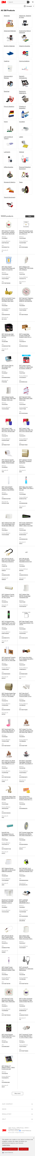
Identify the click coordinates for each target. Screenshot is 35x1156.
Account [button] (29, 6)
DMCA (26, 1127)
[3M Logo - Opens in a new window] (3, 2)
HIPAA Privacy (20, 1127)
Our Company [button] (7, 1104)
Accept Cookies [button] (23, 1149)
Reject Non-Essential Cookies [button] (9, 1149)
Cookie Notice (6, 1145)
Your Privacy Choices (13, 1130)
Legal (9, 1127)
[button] (7, 1152)
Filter (29, 216)
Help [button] (4, 1119)
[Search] (28, 2)
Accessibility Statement (14, 1129)
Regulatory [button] (7, 1114)
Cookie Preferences (26, 1130)
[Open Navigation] (32, 2)
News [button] (4, 1109)
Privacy (14, 1127)
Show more (17, 1093)
